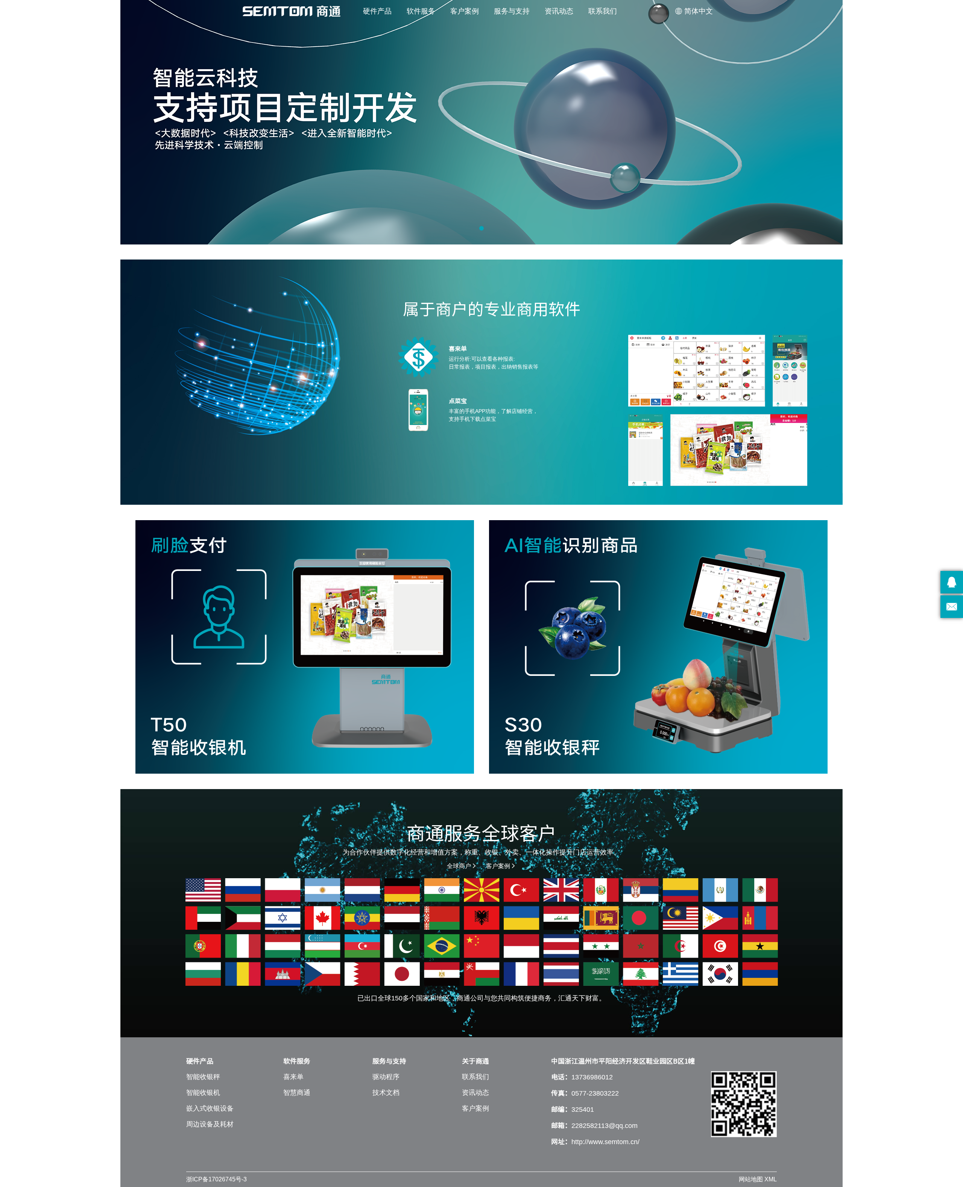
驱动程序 (385, 1077)
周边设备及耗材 (210, 1124)
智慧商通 (296, 1092)
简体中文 (694, 11)
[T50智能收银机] (304, 647)
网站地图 (751, 1179)
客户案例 (464, 11)
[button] (481, 228)
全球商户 (462, 866)
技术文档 (385, 1092)
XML (770, 1179)
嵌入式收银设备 (210, 1108)
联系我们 (602, 11)
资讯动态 (559, 11)
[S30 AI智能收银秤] (658, 647)
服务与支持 (512, 11)
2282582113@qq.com (604, 1125)
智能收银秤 (203, 1077)
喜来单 (293, 1077)
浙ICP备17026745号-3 (216, 1179)
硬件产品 (377, 11)
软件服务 (421, 11)
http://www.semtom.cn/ (605, 1142)
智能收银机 (203, 1092)
